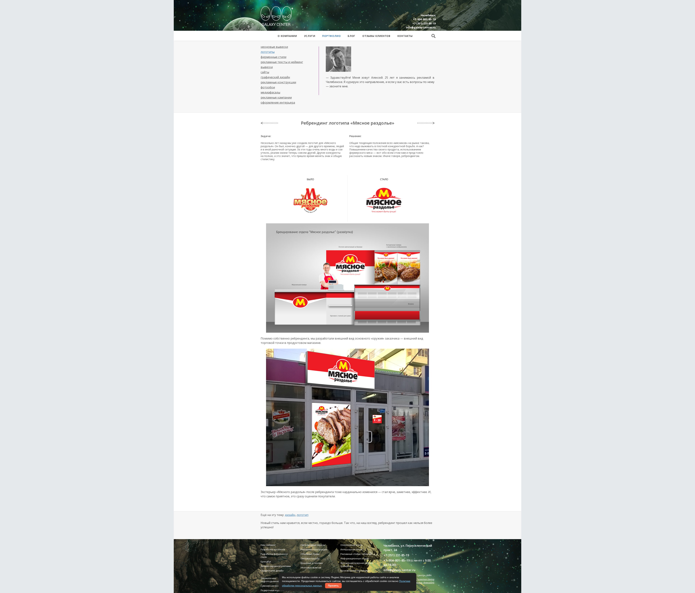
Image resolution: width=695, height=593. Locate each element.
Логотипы (268, 52)
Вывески (267, 67)
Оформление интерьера (278, 102)
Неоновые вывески (274, 47)
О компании (287, 36)
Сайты (265, 72)
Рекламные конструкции (278, 82)
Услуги (309, 36)
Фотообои (268, 87)
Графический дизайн (275, 77)
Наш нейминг (268, 545)
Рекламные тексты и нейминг (282, 62)
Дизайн (290, 515)
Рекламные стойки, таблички (356, 554)
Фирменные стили (273, 57)
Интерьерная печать (351, 549)
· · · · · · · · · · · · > (425, 123)
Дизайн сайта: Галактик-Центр (417, 579)
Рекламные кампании (276, 97)
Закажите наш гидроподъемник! (270, 580)
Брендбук (266, 561)
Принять (333, 585)
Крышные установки (312, 563)
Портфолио (331, 36)
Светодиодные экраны (313, 545)
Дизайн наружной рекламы (276, 566)
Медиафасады (270, 92)
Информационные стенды (354, 558)
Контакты (405, 36)
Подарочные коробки (273, 590)
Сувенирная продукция (273, 585)
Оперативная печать (351, 545)
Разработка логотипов (273, 549)
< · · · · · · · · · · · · (269, 123)
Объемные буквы (310, 554)
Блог (351, 36)
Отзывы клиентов (376, 36)
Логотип (302, 515)
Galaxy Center (277, 16)
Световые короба (310, 558)
